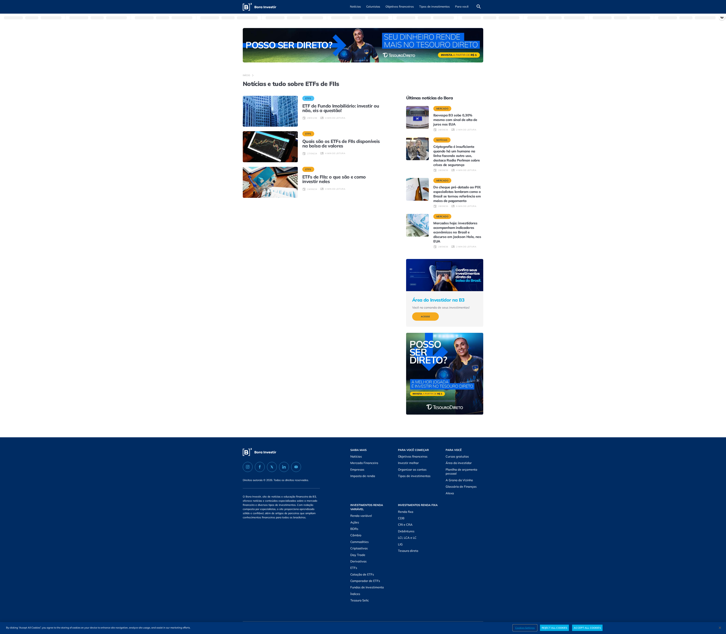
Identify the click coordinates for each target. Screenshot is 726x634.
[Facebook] (260, 467)
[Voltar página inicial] (259, 7)
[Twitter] (272, 467)
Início (246, 75)
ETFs (353, 568)
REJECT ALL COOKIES (554, 627)
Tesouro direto (408, 551)
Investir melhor (408, 463)
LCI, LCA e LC (407, 538)
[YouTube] (296, 467)
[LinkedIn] (284, 467)
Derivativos (358, 561)
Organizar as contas (412, 469)
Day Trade (357, 555)
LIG (400, 544)
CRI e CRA (405, 524)
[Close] (720, 628)
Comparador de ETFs (365, 581)
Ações (354, 522)
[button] (355, 7)
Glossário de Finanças (461, 486)
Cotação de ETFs (362, 574)
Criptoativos (359, 548)
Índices (355, 594)
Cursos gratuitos (457, 456)
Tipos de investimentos (414, 476)
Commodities (359, 542)
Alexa (450, 493)
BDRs (354, 529)
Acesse (425, 316)
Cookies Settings (525, 627)
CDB (401, 518)
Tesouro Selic (359, 600)
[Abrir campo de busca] (479, 7)
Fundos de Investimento (367, 587)
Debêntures (406, 531)
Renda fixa (405, 512)
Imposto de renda (362, 476)
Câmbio (355, 535)
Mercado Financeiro (364, 463)
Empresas (357, 469)
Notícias (356, 456)
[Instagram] (248, 467)
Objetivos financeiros (412, 456)
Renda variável (361, 516)
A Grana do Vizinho (459, 480)
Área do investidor (459, 463)
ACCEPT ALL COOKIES (587, 627)
